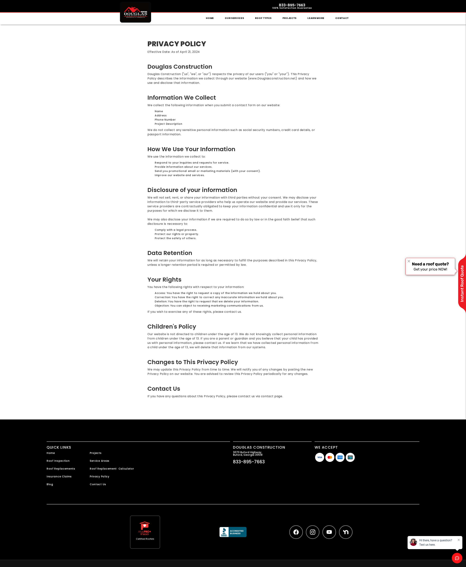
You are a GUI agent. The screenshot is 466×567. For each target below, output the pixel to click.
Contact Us (98, 484)
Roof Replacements (61, 468)
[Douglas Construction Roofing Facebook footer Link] (296, 532)
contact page (271, 396)
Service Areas (99, 461)
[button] (234, 18)
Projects (290, 18)
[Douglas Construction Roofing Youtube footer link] (329, 532)
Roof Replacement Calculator (112, 468)
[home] (135, 12)
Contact (342, 18)
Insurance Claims (59, 476)
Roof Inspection (58, 461)
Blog (50, 484)
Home (210, 18)
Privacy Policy (99, 476)
